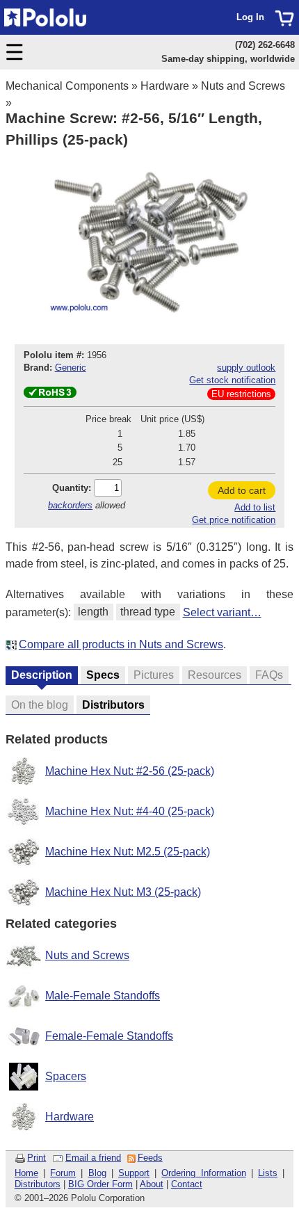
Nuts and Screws (243, 86)
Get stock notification (232, 380)
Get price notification (233, 520)
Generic (70, 367)
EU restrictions (241, 394)
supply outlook (246, 367)
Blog (97, 1173)
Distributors (37, 1184)
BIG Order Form (100, 1184)
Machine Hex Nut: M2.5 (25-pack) (127, 852)
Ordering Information (203, 1173)
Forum (63, 1173)
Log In (250, 17)
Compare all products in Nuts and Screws (121, 644)
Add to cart (242, 490)
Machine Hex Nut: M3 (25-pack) (123, 892)
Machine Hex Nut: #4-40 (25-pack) (129, 811)
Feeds (150, 1157)
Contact (186, 1184)
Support (134, 1173)
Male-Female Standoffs (102, 995)
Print (36, 1157)
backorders (70, 505)
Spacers (65, 1076)
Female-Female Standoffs (109, 1036)
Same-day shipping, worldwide (228, 59)
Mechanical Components (67, 86)
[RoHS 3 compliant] (50, 394)
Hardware (164, 86)
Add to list (254, 507)
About (151, 1184)
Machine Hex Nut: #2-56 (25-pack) (129, 771)
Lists (267, 1173)
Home (26, 1173)
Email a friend (93, 1157)
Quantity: (71, 488)
